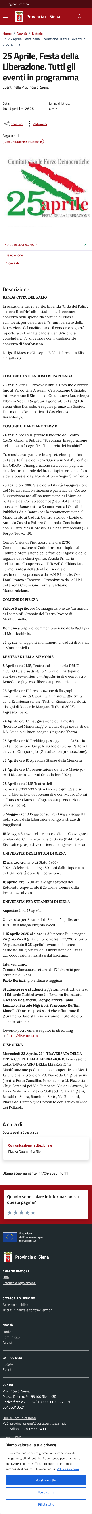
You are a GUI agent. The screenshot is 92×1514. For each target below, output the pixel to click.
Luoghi (8, 1364)
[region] (46, 1476)
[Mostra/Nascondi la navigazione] (5, 16)
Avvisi (7, 1342)
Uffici (6, 1277)
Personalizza (46, 1492)
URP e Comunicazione (19, 1418)
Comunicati (11, 1337)
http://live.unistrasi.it (26, 1035)
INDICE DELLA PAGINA (19, 244)
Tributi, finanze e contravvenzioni (28, 1310)
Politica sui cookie (68, 1469)
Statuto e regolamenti (19, 1283)
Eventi (8, 1369)
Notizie (8, 1331)
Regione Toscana (18, 4)
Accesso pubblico (15, 1304)
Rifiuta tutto (46, 1504)
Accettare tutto (46, 1480)
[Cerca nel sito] (80, 16)
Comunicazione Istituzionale (30, 1145)
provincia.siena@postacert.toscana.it (38, 1423)
